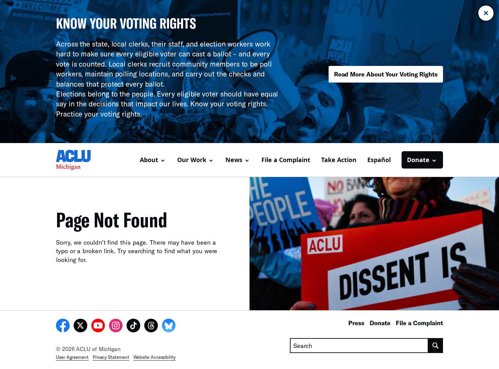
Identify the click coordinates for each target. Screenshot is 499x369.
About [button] (149, 160)
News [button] (233, 160)
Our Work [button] (191, 160)
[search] (435, 345)
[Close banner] (486, 13)
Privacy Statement (111, 357)
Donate (380, 323)
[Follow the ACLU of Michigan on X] (80, 326)
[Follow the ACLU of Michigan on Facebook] (63, 326)
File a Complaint (285, 160)
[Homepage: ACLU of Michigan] (80, 160)
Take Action (338, 160)
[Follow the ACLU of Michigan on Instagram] (116, 326)
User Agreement (72, 357)
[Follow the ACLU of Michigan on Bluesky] (168, 326)
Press (356, 323)
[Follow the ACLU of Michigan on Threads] (151, 326)
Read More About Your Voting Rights (386, 74)
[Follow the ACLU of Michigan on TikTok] (133, 326)
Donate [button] (418, 160)
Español (379, 160)
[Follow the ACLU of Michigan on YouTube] (98, 326)
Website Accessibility (154, 357)
